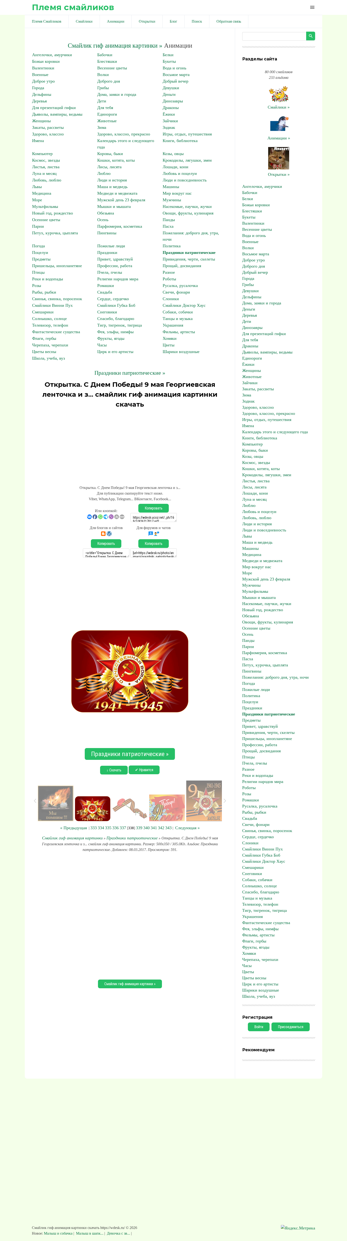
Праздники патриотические (189, 252)
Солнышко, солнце (49, 318)
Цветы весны (44, 351)
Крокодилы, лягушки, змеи (187, 160)
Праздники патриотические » (129, 373)
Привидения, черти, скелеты (189, 259)
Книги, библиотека (180, 140)
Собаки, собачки (178, 312)
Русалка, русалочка (180, 285)
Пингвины (106, 233)
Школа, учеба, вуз (48, 358)
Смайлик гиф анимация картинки (72, 838)
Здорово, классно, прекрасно (123, 134)
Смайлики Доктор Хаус (184, 305)
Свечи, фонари (176, 292)
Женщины (41, 120)
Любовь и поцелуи (180, 173)
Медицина (41, 193)
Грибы (103, 87)
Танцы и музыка (178, 318)
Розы (36, 285)
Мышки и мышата (114, 206)
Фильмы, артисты (179, 331)
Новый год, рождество (52, 213)
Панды (169, 219)
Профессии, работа (114, 265)
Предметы (41, 259)
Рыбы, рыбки (44, 292)
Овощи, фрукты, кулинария (188, 213)
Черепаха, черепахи (50, 345)
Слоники (171, 298)
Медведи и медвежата (117, 193)
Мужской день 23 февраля (121, 200)
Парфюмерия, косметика (119, 226)
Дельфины (41, 94)
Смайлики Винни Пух (52, 305)
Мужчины (172, 200)
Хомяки (170, 338)
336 (115, 827)
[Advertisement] (129, 445)
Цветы (168, 345)
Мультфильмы (45, 206)
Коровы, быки (110, 153)
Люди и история (112, 180)
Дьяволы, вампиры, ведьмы (57, 114)
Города (38, 87)
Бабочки (104, 54)
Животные (107, 120)
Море (37, 200)
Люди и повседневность (185, 180)
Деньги (169, 94)
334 (101, 827)
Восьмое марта (176, 74)
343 (168, 827)
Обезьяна (105, 213)
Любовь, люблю (46, 180)
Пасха (168, 226)
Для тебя (105, 107)
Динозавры (173, 101)
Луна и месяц (44, 173)
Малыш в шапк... (89, 1233)
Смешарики (43, 312)
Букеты (169, 61)
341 (154, 827)
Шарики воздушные (181, 351)
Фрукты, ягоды (110, 338)
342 (161, 827)
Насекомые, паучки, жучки (187, 206)
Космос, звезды (46, 160)
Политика (172, 246)
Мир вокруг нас (177, 193)
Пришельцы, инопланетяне (57, 265)
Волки (103, 74)
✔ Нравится (144, 770)
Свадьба (104, 292)
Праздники (107, 252)
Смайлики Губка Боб (116, 305)
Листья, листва (45, 166)
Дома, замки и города (116, 94)
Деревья (39, 101)
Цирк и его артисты (115, 351)
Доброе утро (43, 81)
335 (108, 827)
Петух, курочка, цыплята (55, 233)
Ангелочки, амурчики (52, 54)
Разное (169, 272)
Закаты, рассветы (48, 127)
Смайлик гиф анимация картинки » (115, 45)
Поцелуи (40, 252)
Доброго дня (108, 81)
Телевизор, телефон (50, 325)
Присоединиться (290, 1027)
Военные (40, 74)
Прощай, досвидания (182, 265)
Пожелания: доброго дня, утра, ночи (275, 677)
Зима (101, 127)
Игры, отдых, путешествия (187, 134)
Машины (171, 186)
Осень (102, 219)
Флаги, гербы (44, 338)
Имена (38, 140)
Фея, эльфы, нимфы (115, 331)
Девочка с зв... (118, 1233)
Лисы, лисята (109, 166)
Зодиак (169, 127)
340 (146, 827)
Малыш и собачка (58, 1233)
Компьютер (42, 153)
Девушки (171, 87)
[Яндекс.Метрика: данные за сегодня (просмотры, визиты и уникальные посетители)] (298, 1228)
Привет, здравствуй (115, 259)
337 (123, 827)
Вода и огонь (174, 68)
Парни (38, 226)
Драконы (171, 107)
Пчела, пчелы (109, 272)
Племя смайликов (73, 7)
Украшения (173, 325)
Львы (37, 186)
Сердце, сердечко (113, 298)
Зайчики (170, 120)
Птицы (38, 272)
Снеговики (107, 312)
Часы (102, 345)
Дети (101, 101)
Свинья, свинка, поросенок (57, 298)
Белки (168, 54)
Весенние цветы (112, 68)
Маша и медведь (112, 186)
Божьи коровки (46, 61)
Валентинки (43, 68)
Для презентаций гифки (54, 107)
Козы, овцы (173, 153)
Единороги (107, 114)
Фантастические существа (56, 331)
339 (139, 827)
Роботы (169, 279)
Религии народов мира (117, 279)
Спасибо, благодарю (115, 318)
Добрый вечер (175, 81)
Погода (38, 246)
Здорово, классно (48, 134)
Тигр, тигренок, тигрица (119, 325)
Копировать (153, 508)
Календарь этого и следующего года (275, 431)
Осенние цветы (46, 219)
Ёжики (169, 114)
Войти (258, 1027)
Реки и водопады (47, 279)
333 (93, 827)
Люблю (103, 173)
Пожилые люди (111, 246)
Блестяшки (107, 61)
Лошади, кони (175, 166)
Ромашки (105, 285)
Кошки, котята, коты (116, 160)
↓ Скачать (113, 770)
